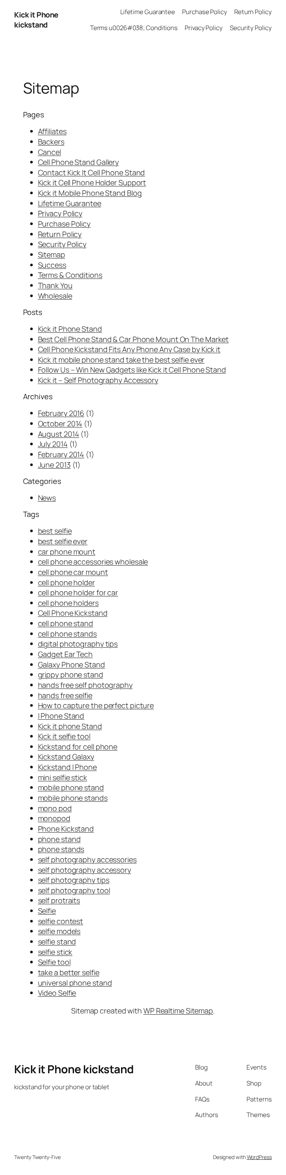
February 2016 (61, 413)
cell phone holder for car (78, 593)
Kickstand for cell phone (78, 747)
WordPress (259, 1157)
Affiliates (52, 131)
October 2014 (60, 424)
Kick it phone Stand (70, 726)
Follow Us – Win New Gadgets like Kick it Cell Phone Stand (132, 370)
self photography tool (74, 890)
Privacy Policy (60, 213)
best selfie (55, 531)
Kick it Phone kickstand (36, 20)
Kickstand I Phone (67, 767)
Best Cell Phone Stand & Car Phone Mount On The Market (133, 339)
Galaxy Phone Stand (71, 665)
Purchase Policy (64, 224)
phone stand (59, 839)
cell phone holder (66, 582)
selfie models (59, 931)
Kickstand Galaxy (66, 757)
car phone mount (67, 552)
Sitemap (51, 255)
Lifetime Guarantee (69, 203)
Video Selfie (57, 993)
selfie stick (55, 952)
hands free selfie (65, 695)
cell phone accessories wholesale (93, 562)
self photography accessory (84, 870)
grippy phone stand (70, 675)
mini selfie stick (62, 777)
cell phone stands (67, 634)
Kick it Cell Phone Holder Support (92, 183)
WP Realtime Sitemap (178, 1011)
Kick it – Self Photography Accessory (98, 380)
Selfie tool (54, 962)
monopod (54, 818)
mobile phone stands (73, 798)
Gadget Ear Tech (65, 654)
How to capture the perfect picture (96, 705)
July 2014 (53, 444)
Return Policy (60, 234)
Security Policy (62, 244)
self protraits (59, 900)
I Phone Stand (61, 716)
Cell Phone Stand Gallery (78, 162)
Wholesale (55, 296)
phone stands (61, 849)
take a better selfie (68, 972)
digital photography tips (78, 644)
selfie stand (57, 942)
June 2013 (54, 465)
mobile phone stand (71, 787)
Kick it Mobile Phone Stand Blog (90, 193)
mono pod (55, 808)
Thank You (55, 285)
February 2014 (61, 454)
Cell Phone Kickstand (73, 613)
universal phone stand (75, 983)
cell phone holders (68, 603)
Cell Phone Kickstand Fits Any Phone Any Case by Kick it (129, 349)
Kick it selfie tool (64, 736)
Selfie (47, 911)
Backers (51, 142)
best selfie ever (63, 541)
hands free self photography (85, 685)
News (47, 498)
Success (52, 265)
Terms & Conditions (70, 275)
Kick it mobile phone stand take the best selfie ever (121, 360)
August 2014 (58, 434)
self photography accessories (87, 860)
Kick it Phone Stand (70, 329)
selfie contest (60, 921)
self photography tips (73, 880)
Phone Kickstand (66, 829)
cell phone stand (65, 623)
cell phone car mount (73, 572)
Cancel (49, 152)
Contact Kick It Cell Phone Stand (91, 172)
